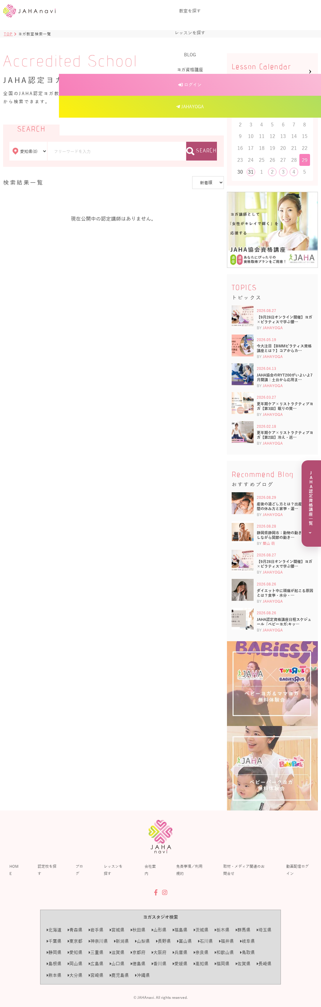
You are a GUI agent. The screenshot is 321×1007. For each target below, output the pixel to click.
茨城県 (201, 930)
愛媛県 (180, 964)
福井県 (227, 941)
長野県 (164, 941)
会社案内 (150, 870)
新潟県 (122, 941)
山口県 (117, 964)
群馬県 (243, 930)
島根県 (54, 964)
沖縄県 (143, 975)
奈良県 (201, 952)
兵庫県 (180, 952)
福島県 (180, 930)
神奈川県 (99, 941)
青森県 (75, 930)
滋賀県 (117, 952)
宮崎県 (96, 975)
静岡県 (54, 952)
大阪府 (159, 952)
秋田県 (138, 930)
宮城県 (117, 930)
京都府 (138, 952)
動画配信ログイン (297, 870)
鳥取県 (248, 952)
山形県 (159, 930)
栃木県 (222, 930)
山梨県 (143, 941)
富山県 (185, 941)
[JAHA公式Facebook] (156, 892)
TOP (8, 33)
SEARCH (206, 151)
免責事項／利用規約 (189, 870)
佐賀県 (243, 964)
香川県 (159, 964)
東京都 (75, 941)
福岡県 (222, 964)
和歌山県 (225, 952)
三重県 (96, 952)
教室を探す (190, 11)
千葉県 (54, 941)
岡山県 (75, 964)
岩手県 (96, 930)
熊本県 (54, 975)
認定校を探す (47, 870)
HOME (13, 870)
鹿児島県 (120, 975)
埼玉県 (264, 930)
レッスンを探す (190, 33)
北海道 (54, 930)
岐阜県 (248, 941)
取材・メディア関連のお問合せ (244, 870)
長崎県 (264, 964)
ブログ (79, 870)
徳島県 (138, 964)
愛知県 (75, 952)
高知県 (201, 964)
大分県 (75, 975)
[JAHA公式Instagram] (164, 892)
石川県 (206, 941)
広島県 (96, 964)
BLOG (190, 55)
